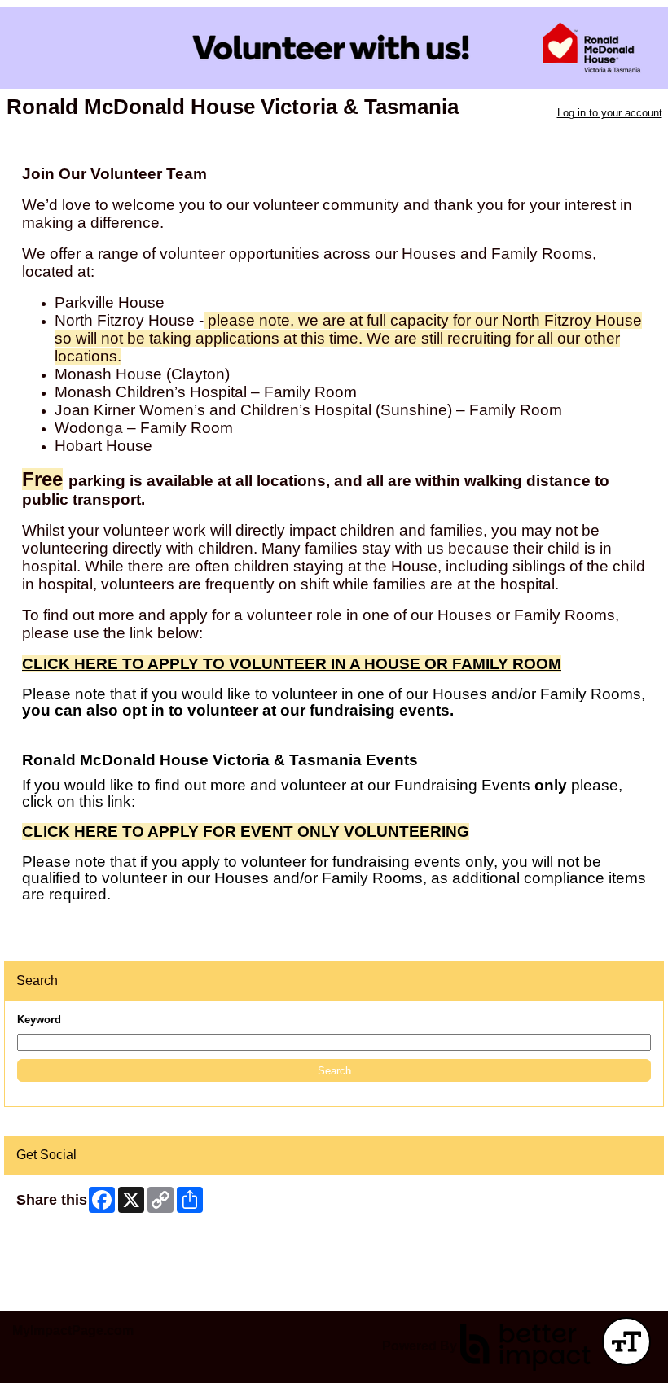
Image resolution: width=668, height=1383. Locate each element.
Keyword (39, 1019)
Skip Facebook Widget (69, 1240)
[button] (334, 1070)
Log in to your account (609, 113)
